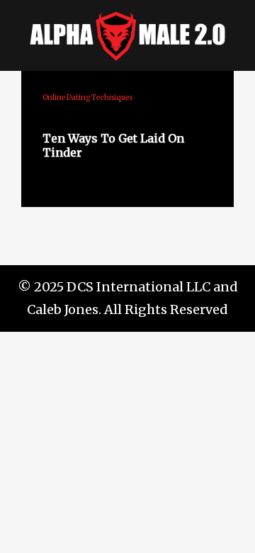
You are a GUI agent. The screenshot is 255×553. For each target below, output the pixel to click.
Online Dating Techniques (87, 97)
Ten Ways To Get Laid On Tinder (113, 145)
